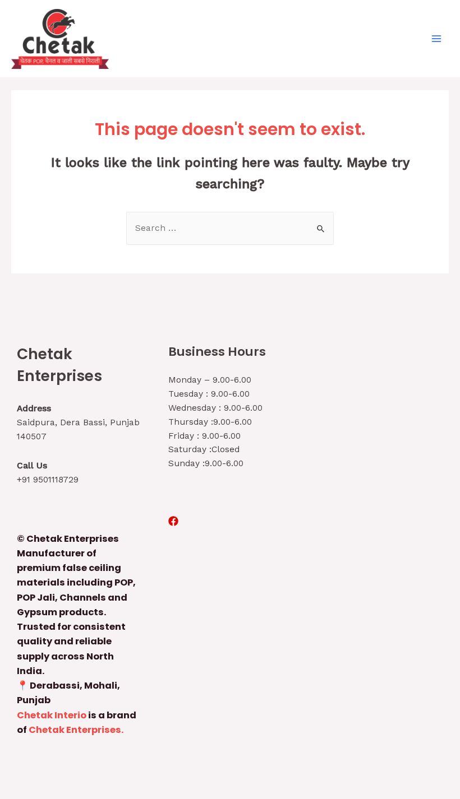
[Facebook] (173, 521)
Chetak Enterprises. (76, 729)
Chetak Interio (51, 715)
